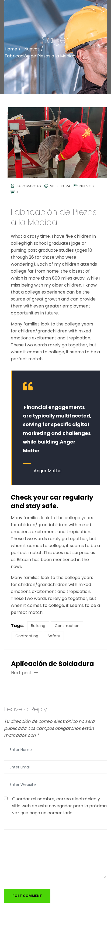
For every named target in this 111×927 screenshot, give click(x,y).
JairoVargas (28, 186)
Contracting (26, 636)
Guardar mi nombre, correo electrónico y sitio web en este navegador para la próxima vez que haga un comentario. (59, 806)
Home (11, 49)
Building (38, 625)
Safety (54, 636)
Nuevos (86, 186)
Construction (67, 625)
